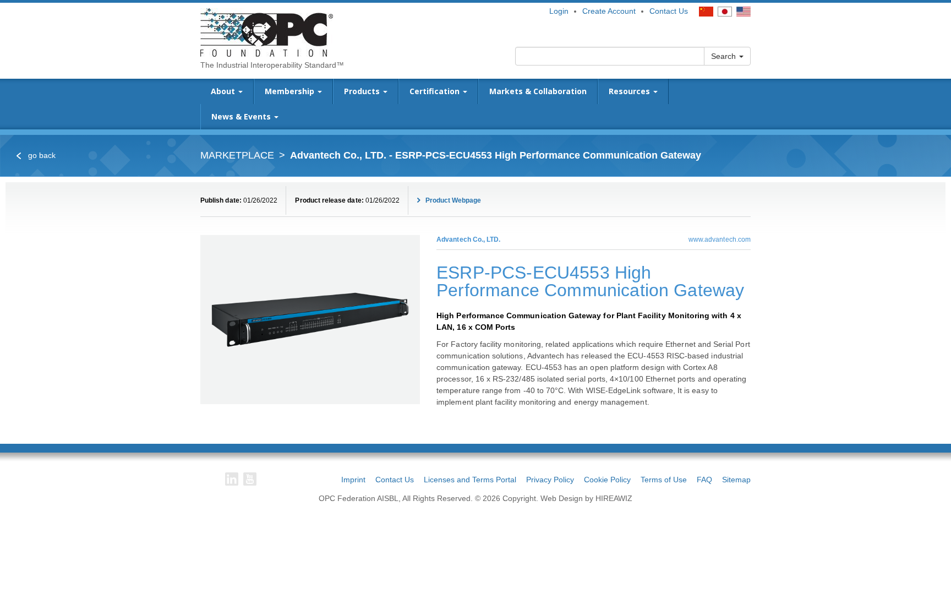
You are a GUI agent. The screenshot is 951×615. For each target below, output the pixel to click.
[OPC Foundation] (266, 32)
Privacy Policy (550, 479)
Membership (290, 91)
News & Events (242, 116)
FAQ (704, 479)
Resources (630, 91)
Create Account (609, 11)
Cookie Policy (607, 479)
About (224, 91)
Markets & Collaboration (538, 91)
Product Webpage (452, 200)
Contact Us (668, 11)
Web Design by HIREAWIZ (586, 498)
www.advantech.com (719, 239)
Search (724, 56)
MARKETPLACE (237, 155)
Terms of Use (664, 479)
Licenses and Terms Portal (470, 479)
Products (363, 91)
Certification (435, 91)
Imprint (353, 479)
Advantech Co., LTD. (468, 239)
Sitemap (736, 479)
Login (559, 11)
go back (41, 155)
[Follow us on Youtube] (249, 479)
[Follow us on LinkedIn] (231, 479)
